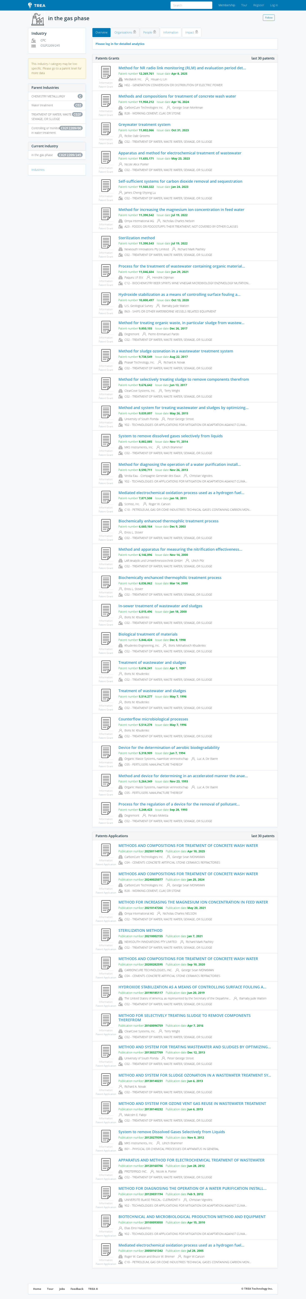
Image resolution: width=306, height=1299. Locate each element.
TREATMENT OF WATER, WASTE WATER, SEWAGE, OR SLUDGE (56, 116)
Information (170, 32)
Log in (274, 5)
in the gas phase (56, 155)
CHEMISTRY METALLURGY (56, 96)
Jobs (62, 1289)
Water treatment (56, 105)
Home (37, 1289)
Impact (190, 32)
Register (258, 5)
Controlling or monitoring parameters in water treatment (56, 130)
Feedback (77, 1289)
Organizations (123, 32)
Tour (244, 5)
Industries (38, 170)
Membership (227, 5)
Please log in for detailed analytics (120, 44)
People (148, 32)
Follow (268, 17)
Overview (101, 32)
